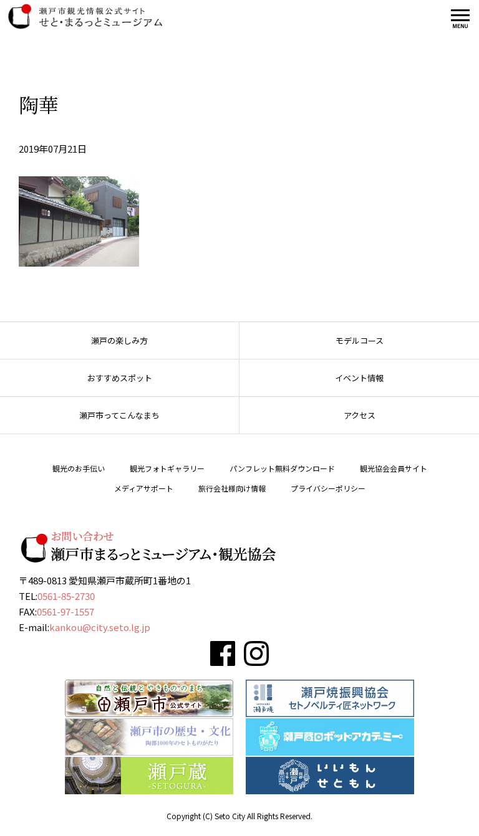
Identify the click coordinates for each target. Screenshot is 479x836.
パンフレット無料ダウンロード (282, 468)
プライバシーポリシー (328, 488)
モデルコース (360, 340)
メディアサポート (143, 488)
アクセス (359, 415)
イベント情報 (359, 378)
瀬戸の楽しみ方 (119, 340)
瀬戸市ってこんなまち (119, 415)
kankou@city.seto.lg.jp (99, 627)
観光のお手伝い (78, 468)
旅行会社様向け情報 (232, 488)
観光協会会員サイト (393, 468)
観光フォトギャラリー (167, 468)
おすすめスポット (119, 378)
